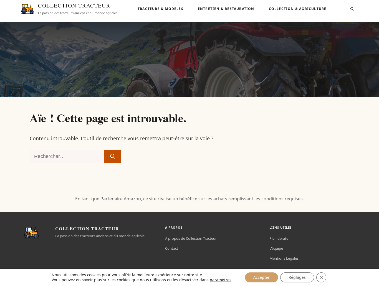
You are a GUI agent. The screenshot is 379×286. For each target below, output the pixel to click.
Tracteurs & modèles (160, 8)
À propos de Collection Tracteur (191, 238)
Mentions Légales (284, 258)
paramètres (220, 279)
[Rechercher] (112, 156)
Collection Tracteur (74, 5)
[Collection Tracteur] (27, 9)
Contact (171, 248)
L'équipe (276, 248)
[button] (352, 9)
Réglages (297, 277)
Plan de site (278, 238)
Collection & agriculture (298, 8)
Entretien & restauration (226, 8)
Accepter (261, 277)
